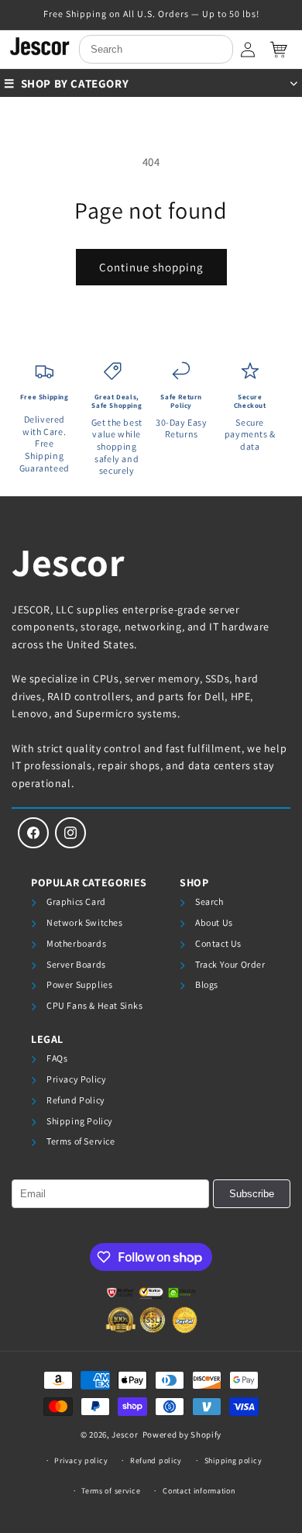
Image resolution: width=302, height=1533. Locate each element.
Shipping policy (233, 1460)
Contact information (199, 1491)
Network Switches (84, 922)
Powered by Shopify (182, 1434)
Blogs (206, 984)
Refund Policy (75, 1100)
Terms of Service (80, 1141)
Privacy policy (81, 1460)
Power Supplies (79, 984)
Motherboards (76, 943)
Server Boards (76, 964)
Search (209, 901)
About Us (214, 922)
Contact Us (218, 943)
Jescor (68, 562)
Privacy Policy (76, 1079)
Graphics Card (76, 901)
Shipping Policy (79, 1121)
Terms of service (110, 1491)
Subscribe (251, 1194)
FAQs (56, 1058)
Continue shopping (151, 267)
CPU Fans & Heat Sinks (94, 1005)
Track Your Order (230, 964)
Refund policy (156, 1460)
